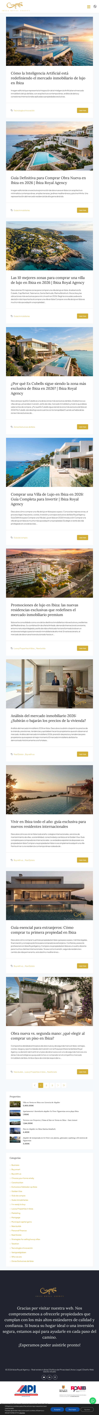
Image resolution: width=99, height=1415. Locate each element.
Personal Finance (19, 1230)
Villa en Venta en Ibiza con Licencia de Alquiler (41, 1102)
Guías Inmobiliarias (22, 210)
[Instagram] (55, 1377)
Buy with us (30, 754)
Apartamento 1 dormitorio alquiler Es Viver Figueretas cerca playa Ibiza (51, 1111)
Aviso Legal (76, 1369)
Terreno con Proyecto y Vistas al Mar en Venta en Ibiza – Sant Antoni (50, 1120)
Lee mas (82, 110)
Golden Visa (16, 1191)
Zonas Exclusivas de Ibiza (24, 427)
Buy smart (15, 1169)
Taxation (15, 1243)
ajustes (22, 1413)
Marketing (15, 1213)
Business (15, 1165)
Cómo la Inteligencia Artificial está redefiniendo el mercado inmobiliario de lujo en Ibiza (48, 78)
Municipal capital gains (21, 1222)
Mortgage (15, 1217)
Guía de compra (20, 537)
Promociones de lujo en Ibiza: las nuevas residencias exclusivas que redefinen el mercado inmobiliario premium (44, 610)
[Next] (58, 1085)
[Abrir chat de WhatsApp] (92, 1400)
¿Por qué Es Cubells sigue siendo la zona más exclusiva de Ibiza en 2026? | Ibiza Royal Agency (48, 388)
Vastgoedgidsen (18, 1252)
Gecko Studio (49, 1371)
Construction (17, 1182)
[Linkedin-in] (49, 1377)
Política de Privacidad (59, 1369)
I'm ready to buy (18, 1204)
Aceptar (57, 1409)
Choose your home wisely (22, 1178)
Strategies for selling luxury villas (25, 1239)
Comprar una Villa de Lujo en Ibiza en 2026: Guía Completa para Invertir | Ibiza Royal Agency (47, 499)
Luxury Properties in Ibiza (24, 648)
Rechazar (72, 1409)
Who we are (16, 1257)
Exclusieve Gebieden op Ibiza (24, 1187)
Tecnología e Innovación (24, 110)
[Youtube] (44, 1377)
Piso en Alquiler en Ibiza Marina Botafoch (39, 1129)
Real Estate (18, 754)
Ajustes (87, 1409)
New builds (41, 648)
